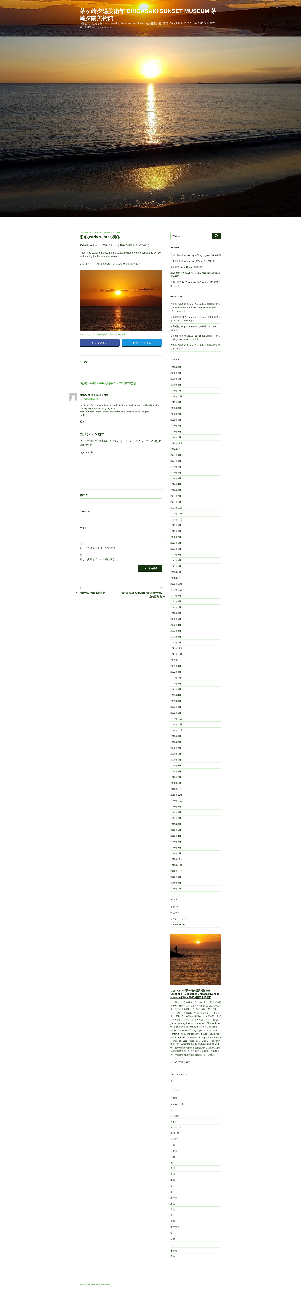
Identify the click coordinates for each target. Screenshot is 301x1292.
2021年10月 (176, 660)
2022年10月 (176, 589)
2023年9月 (175, 525)
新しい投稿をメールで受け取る (97, 559)
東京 (172, 1203)
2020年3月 (175, 771)
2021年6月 (175, 683)
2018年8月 (175, 882)
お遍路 (173, 1098)
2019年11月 (176, 795)
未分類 (173, 1197)
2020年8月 (175, 742)
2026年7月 (175, 373)
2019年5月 (175, 830)
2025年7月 (175, 414)
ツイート (174, 1081)
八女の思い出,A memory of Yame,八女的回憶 (192, 261)
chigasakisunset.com (109, 232)
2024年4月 (175, 484)
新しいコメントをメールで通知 (97, 548)
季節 (172, 1180)
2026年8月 (175, 367)
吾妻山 (173, 1151)
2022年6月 (175, 613)
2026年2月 (175, 384)
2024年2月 (175, 496)
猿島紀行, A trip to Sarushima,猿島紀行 (189, 326)
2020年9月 (175, 736)
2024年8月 (175, 461)
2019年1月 (175, 853)
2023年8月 (175, 531)
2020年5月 (175, 759)
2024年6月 (175, 472)
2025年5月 (175, 425)
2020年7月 (175, 748)
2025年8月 (175, 408)
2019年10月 (176, 800)
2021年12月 (176, 648)
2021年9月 (175, 666)
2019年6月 (175, 824)
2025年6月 (175, 420)
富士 (172, 1186)
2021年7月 (175, 677)
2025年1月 (175, 437)
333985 (186, 320)
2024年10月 (176, 449)
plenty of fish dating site (94, 395)
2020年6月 (175, 753)
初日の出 (174, 1139)
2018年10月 (176, 871)
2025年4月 (175, 431)
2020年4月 (175, 765)
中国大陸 (174, 1133)
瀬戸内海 (174, 1227)
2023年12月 (176, 507)
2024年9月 (175, 455)
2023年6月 (175, 543)
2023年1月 (175, 572)
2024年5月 (175, 478)
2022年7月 (175, 607)
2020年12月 (176, 718)
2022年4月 (175, 625)
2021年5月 (175, 689)
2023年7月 (175, 537)
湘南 (172, 1221)
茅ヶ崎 (173, 1250)
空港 (172, 1238)
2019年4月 (175, 836)
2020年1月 (175, 783)
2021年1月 (175, 713)
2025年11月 (176, 396)
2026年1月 (175, 390)
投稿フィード (177, 913)
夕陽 (85, 362)
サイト (83, 528)
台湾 (172, 1145)
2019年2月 (175, 847)
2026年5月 (175, 378)
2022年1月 (175, 642)
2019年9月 (175, 806)
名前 (84, 495)
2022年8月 (175, 601)
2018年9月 (175, 877)
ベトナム (174, 1121)
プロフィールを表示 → (181, 1061)
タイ (172, 1110)
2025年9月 (175, 402)
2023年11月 (176, 513)
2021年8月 (175, 672)
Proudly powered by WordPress (94, 1284)
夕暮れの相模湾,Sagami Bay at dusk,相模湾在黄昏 (195, 304)
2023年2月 (175, 566)
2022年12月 (176, 578)
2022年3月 (175, 630)
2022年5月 (175, 619)
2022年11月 (176, 584)
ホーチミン (175, 1127)
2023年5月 (175, 549)
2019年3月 (175, 841)
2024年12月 (176, 443)
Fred (175, 348)
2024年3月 (175, 490)
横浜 (172, 1209)
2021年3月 (175, 701)
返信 (82, 421)
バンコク (174, 1115)
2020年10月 (176, 730)
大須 (172, 1174)
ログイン (174, 907)
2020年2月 (175, 777)
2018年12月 (176, 859)
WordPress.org (177, 924)
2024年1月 (175, 502)
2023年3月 (175, 560)
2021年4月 (175, 695)
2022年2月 (175, 636)
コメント (86, 452)
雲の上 (173, 1256)
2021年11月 (176, 654)
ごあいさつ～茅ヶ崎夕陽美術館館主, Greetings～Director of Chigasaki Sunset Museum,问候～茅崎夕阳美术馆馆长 (194, 994)
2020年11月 (176, 724)
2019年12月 (176, 789)
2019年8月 (175, 812)
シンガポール (177, 1104)
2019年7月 (175, 818)
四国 (172, 1156)
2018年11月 (176, 865)
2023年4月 (175, 554)
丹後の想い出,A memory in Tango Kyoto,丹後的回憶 (195, 255)
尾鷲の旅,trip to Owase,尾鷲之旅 (186, 267)
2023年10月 (176, 519)
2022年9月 (175, 595)
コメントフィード (179, 918)
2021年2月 (175, 707)
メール (85, 511)
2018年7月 (175, 888)
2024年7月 (175, 466)
